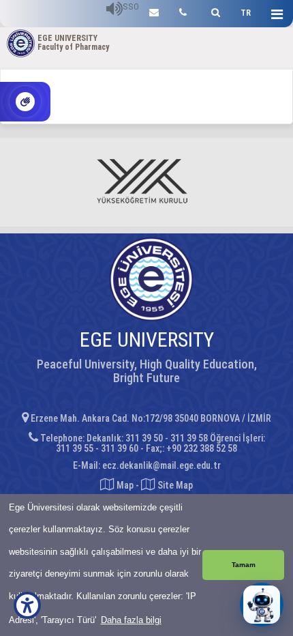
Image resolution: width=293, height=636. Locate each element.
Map (125, 485)
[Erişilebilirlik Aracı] (27, 605)
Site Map (174, 485)
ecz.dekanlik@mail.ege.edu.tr (161, 465)
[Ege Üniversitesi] (213, 10)
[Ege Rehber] (183, 10)
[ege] (154, 10)
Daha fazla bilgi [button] (131, 620)
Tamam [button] (244, 564)
